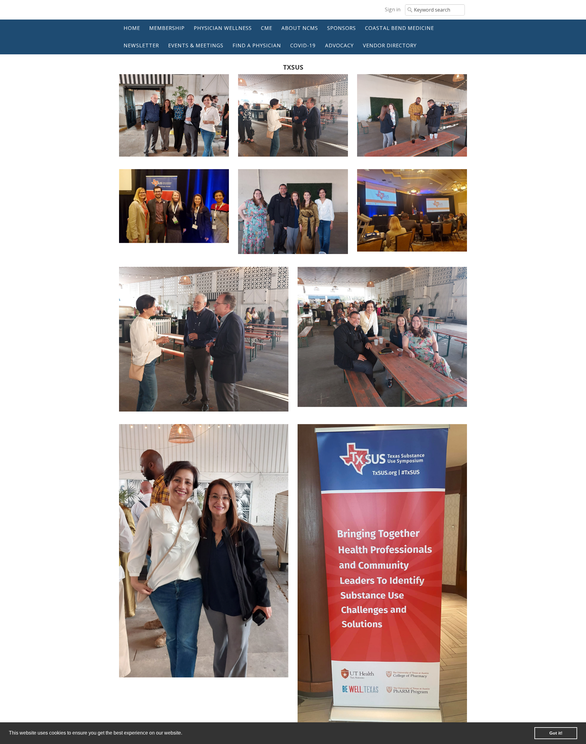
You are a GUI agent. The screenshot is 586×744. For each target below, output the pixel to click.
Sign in (392, 9)
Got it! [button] (555, 733)
